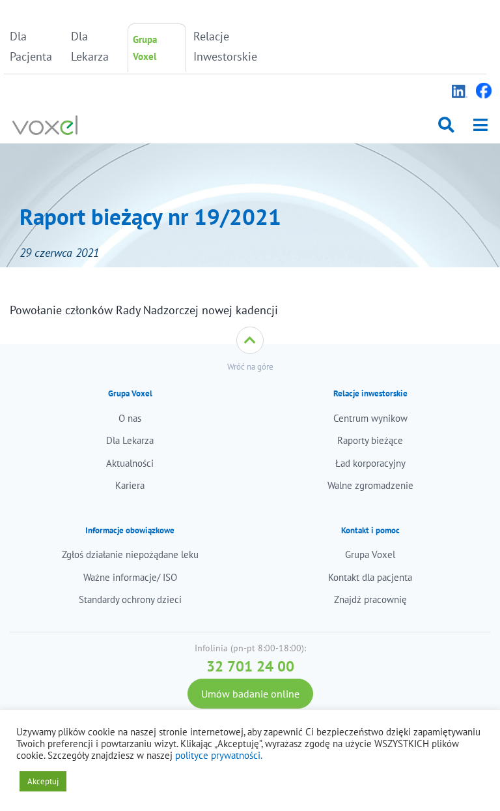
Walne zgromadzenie (370, 485)
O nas (129, 418)
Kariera (130, 485)
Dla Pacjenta (31, 46)
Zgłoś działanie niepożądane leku (130, 554)
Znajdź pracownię (370, 599)
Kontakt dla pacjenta (370, 577)
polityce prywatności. (218, 755)
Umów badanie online (250, 693)
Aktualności (130, 463)
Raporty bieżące (370, 440)
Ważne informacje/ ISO (130, 577)
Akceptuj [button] (43, 781)
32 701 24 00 (250, 665)
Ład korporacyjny (370, 463)
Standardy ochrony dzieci (130, 599)
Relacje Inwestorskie (220, 46)
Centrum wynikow (370, 418)
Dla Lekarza (90, 46)
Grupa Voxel (145, 48)
